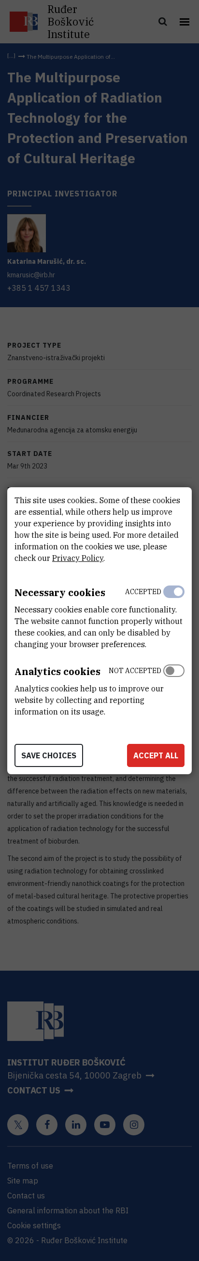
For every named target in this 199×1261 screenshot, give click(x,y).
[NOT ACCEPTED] (174, 689)
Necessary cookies (59, 592)
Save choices (48, 755)
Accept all (155, 755)
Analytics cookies (57, 671)
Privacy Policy (77, 558)
